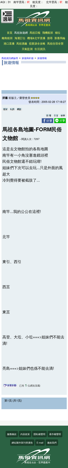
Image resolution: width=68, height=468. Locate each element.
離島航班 (7, 38)
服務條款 (12, 434)
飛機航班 (47, 32)
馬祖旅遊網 (21, 32)
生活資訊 (39, 49)
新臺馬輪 (59, 38)
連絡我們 (52, 442)
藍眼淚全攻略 (37, 43)
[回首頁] (34, 25)
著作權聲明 (55, 434)
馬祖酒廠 (21, 43)
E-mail (40, 442)
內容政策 (25, 434)
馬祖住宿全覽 (55, 43)
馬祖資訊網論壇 (9, 58)
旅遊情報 (42, 58)
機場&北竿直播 (36, 38)
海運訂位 (20, 38)
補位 (57, 32)
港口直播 (9, 43)
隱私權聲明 (39, 434)
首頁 (9, 32)
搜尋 (50, 38)
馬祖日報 (35, 32)
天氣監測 (27, 49)
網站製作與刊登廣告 (22, 442)
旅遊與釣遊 (28, 58)
